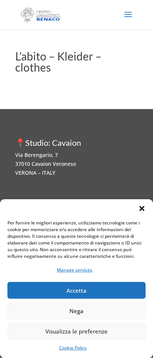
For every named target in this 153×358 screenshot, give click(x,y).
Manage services (74, 270)
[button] (142, 208)
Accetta (76, 290)
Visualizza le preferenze (76, 331)
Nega (76, 311)
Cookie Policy (73, 348)
